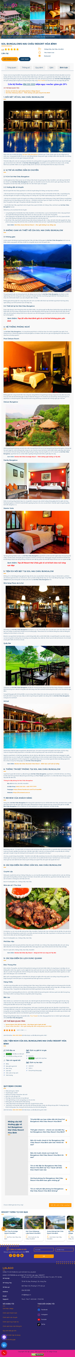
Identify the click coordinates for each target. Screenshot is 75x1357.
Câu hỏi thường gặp (9, 1339)
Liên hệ (5, 1344)
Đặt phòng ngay (10, 59)
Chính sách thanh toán (10, 1313)
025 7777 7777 (31, 786)
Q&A (51, 68)
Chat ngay (25, 59)
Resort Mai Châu (27, 36)
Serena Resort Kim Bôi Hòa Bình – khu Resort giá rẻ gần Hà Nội (26, 1024)
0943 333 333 (20, 786)
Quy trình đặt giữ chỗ (9, 1331)
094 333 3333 (17, 1035)
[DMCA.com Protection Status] (37, 1355)
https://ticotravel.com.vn (21, 792)
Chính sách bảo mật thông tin (12, 1326)
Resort (10, 36)
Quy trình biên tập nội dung (11, 1335)
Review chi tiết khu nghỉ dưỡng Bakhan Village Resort (23, 91)
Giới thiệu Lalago (8, 1308)
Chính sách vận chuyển (10, 1317)
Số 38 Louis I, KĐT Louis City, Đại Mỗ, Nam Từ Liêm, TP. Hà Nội (42, 1277)
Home (4, 36)
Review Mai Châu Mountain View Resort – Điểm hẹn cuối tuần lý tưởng (36, 763)
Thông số (26, 68)
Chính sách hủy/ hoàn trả (11, 1322)
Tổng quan (11, 68)
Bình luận (64, 68)
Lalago (32, 1351)
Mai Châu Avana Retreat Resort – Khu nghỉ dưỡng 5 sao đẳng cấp (35, 225)
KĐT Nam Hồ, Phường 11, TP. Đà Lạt (33, 1286)
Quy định (39, 68)
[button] (71, 1229)
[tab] (11, 68)
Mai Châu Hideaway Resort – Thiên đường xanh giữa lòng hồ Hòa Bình (28, 92)
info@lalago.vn (26, 1295)
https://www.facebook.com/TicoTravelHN (27, 789)
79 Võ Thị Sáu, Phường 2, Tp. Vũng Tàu (34, 1281)
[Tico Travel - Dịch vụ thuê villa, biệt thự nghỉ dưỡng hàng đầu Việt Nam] (10, 7)
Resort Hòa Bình (17, 36)
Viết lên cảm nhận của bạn (60, 1205)
